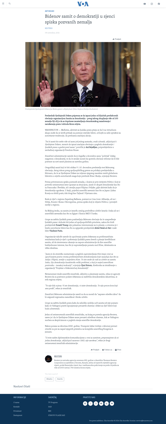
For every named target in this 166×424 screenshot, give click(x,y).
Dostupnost (17, 415)
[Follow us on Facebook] (85, 403)
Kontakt (16, 407)
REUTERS (49, 28)
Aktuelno (49, 11)
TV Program (53, 403)
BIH (49, 411)
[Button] (117, 39)
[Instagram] (151, 4)
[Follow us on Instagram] (96, 403)
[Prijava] (112, 403)
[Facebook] (158, 4)
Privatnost (17, 411)
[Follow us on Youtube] (101, 403)
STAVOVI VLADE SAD (56, 415)
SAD (50, 407)
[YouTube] (144, 4)
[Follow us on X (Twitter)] (90, 403)
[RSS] (106, 403)
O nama (16, 403)
